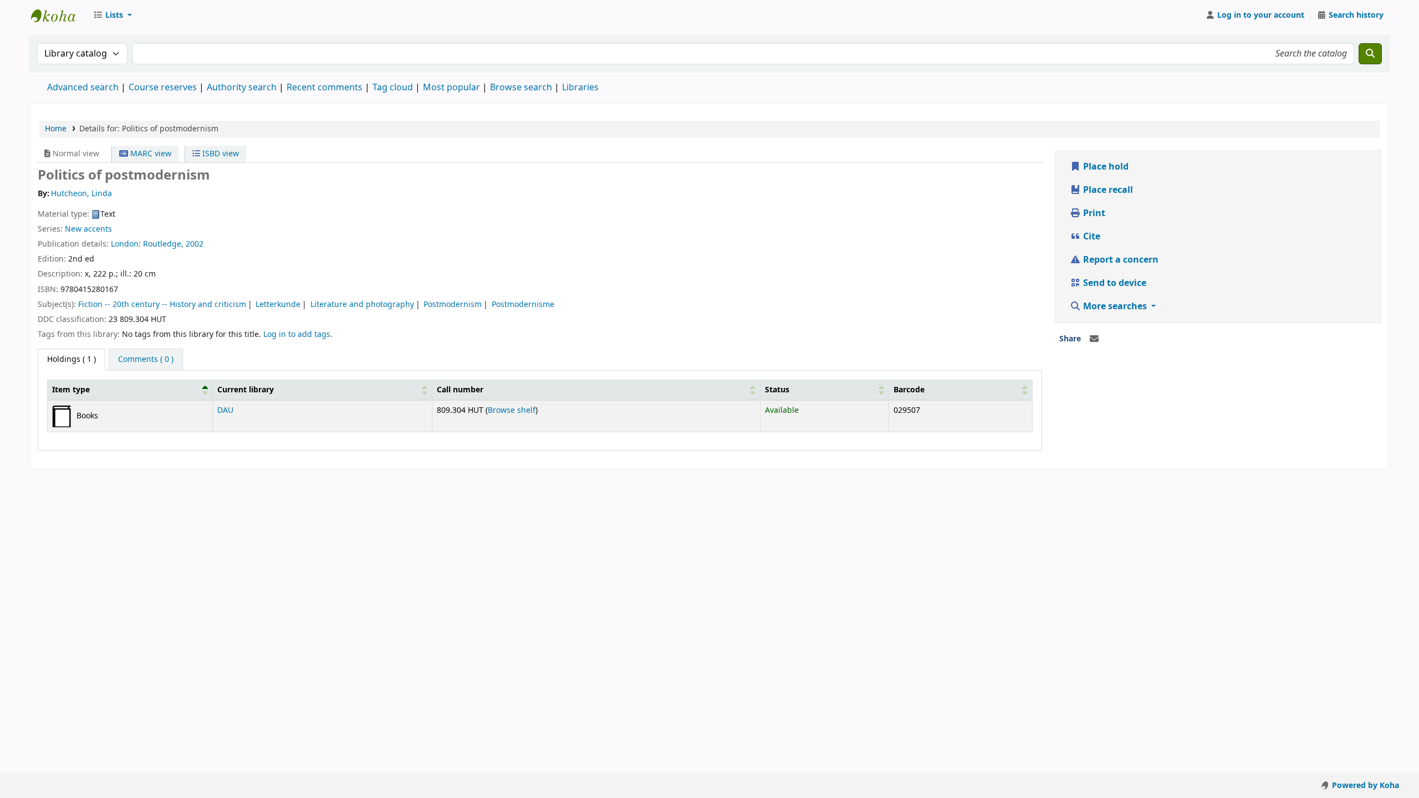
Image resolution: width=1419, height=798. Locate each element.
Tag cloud (392, 87)
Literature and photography (362, 304)
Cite (1090, 236)
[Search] (1370, 53)
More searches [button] (1115, 306)
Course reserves (163, 87)
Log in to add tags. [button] (298, 334)
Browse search (521, 87)
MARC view (149, 154)
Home (56, 129)
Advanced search (83, 87)
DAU (225, 410)
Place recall (1107, 190)
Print (1093, 213)
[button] (112, 15)
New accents (88, 229)
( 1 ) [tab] (71, 359)
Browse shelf (511, 410)
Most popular (451, 87)
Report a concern (1119, 260)
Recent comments (325, 87)
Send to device (1113, 283)
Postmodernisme (523, 304)
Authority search (242, 87)
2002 (194, 244)
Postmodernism (452, 304)
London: (127, 244)
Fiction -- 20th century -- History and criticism (162, 304)
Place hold (1105, 166)
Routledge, (164, 244)
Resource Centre (58, 15)
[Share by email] (1094, 339)
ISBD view (219, 154)
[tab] (146, 360)
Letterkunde (278, 304)
